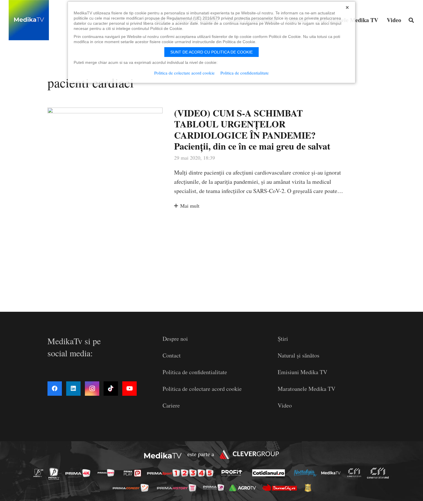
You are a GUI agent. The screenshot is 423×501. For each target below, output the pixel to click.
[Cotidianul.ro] (270, 472)
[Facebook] (54, 388)
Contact (172, 355)
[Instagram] (92, 388)
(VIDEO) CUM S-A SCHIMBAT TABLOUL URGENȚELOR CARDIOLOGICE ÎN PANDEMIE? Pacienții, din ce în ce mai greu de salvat (252, 129)
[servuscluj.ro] (281, 487)
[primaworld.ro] (215, 487)
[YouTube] (129, 388)
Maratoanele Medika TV (306, 389)
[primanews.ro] (107, 472)
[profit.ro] (233, 473)
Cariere (171, 405)
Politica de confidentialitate (195, 372)
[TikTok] (111, 388)
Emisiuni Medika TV (302, 372)
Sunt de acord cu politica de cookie (211, 52)
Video (285, 405)
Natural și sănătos (298, 355)
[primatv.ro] (40, 473)
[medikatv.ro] (332, 472)
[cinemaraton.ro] (356, 472)
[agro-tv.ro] (244, 487)
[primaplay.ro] (134, 473)
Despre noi (175, 339)
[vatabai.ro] (309, 487)
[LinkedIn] (73, 388)
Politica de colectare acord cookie (202, 389)
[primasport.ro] (181, 473)
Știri (283, 339)
